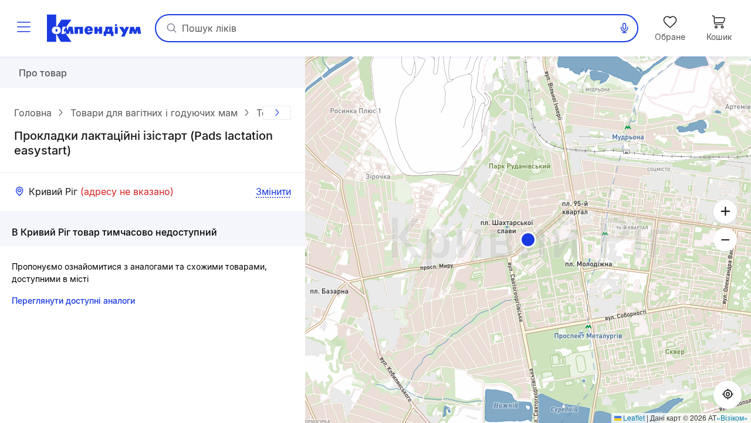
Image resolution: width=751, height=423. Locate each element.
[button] (528, 239)
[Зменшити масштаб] (725, 239)
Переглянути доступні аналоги (73, 301)
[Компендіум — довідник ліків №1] (94, 28)
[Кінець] (277, 113)
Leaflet (633, 417)
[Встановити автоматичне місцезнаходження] (727, 395)
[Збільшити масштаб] (725, 211)
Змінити (273, 191)
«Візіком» (732, 417)
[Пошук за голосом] (624, 28)
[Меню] (23, 28)
